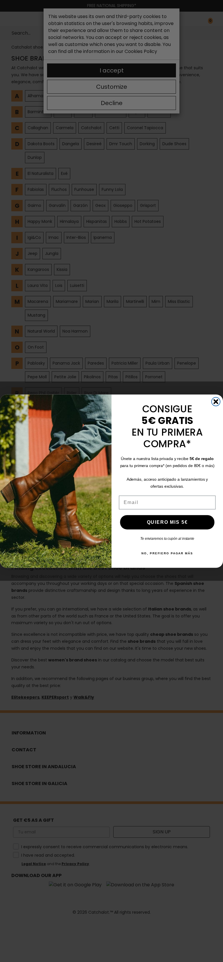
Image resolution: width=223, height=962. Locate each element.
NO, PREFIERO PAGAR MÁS (167, 553)
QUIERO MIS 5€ (167, 521)
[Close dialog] (216, 401)
